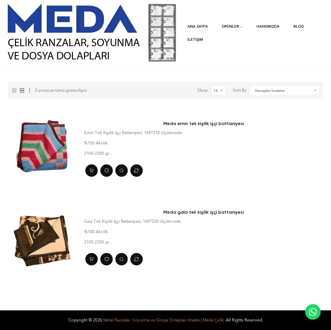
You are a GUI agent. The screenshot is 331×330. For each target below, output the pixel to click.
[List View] (22, 90)
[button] (313, 312)
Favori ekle (106, 170)
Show (202, 90)
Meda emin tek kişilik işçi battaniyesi (203, 123)
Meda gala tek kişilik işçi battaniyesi (203, 212)
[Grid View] (14, 90)
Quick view (121, 170)
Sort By (239, 90)
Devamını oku (91, 170)
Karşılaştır (136, 170)
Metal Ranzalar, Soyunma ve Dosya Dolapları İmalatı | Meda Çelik (163, 320)
